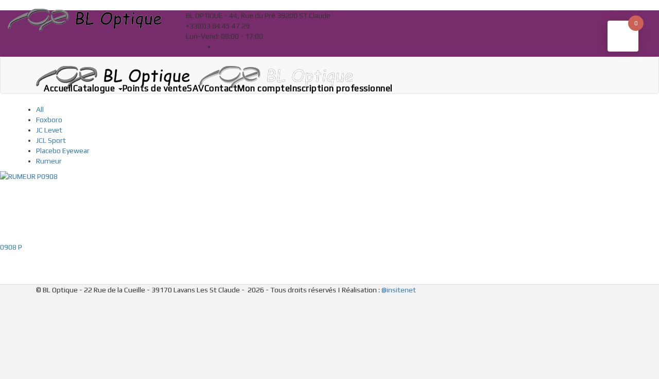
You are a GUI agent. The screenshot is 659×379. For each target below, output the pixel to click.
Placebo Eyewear (63, 150)
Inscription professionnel (341, 88)
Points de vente (155, 88)
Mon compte (263, 88)
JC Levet (49, 130)
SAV (195, 88)
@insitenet (398, 290)
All (40, 109)
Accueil (58, 88)
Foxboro (49, 120)
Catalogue (95, 88)
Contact (221, 88)
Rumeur (49, 161)
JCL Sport (51, 140)
